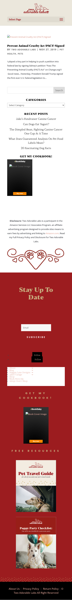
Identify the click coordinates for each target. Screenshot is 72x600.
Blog (11, 370)
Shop (12, 376)
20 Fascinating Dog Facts (36, 148)
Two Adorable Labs (23, 49)
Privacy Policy (31, 588)
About (12, 368)
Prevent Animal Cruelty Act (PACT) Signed (35, 45)
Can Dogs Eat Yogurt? (36, 124)
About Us (14, 588)
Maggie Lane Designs (19, 372)
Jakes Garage (15, 374)
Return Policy (51, 588)
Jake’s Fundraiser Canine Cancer (36, 118)
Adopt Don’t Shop (18, 381)
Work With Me (16, 379)
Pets (20, 53)
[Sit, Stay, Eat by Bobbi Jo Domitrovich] (19, 177)
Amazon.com (52, 233)
